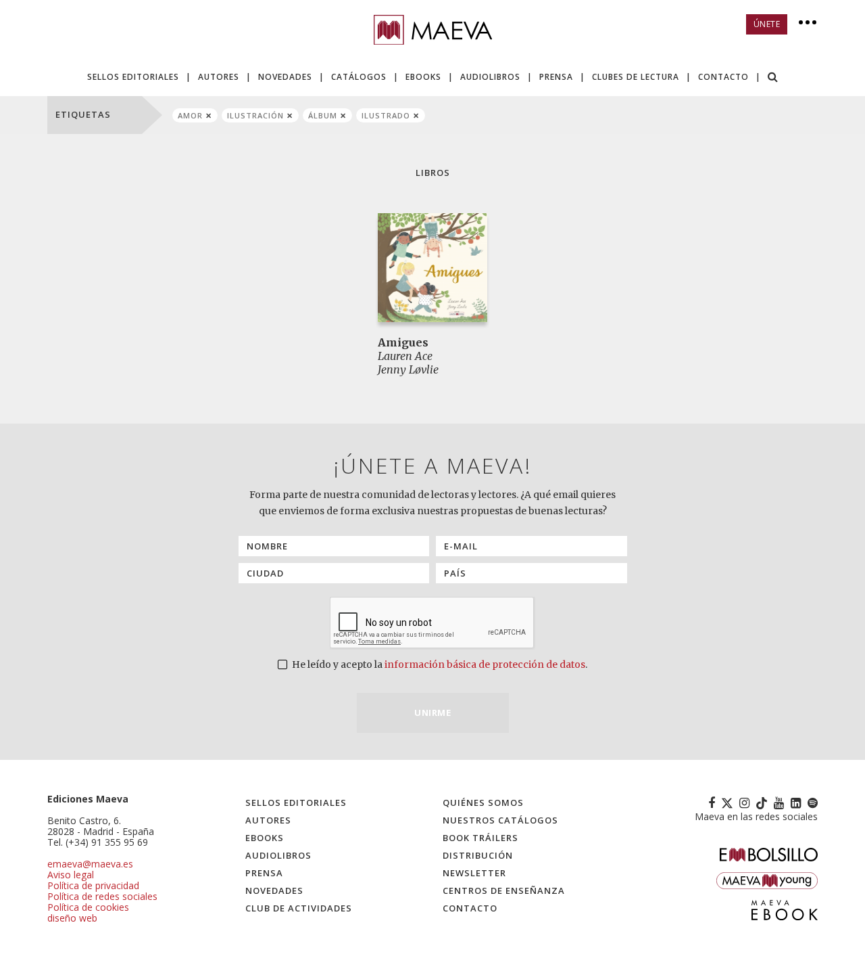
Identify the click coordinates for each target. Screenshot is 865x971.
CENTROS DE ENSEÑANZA (504, 890)
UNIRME (432, 712)
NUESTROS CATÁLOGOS (500, 820)
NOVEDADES (285, 77)
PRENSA (556, 77)
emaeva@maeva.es (90, 863)
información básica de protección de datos (485, 664)
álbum (322, 115)
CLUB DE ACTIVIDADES (298, 908)
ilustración (255, 115)
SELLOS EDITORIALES (133, 77)
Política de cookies (88, 907)
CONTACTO (723, 77)
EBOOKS (423, 77)
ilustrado (386, 115)
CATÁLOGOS (359, 77)
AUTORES (218, 77)
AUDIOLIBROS (490, 77)
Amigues (403, 342)
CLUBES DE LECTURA (635, 77)
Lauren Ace (405, 356)
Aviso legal (70, 874)
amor (190, 115)
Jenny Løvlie (408, 369)
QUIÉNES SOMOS (483, 802)
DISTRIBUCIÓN (478, 855)
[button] (773, 78)
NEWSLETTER (474, 873)
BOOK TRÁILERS (480, 838)
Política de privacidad (93, 885)
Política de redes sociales (102, 896)
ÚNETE (767, 24)
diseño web (72, 917)
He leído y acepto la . (438, 664)
